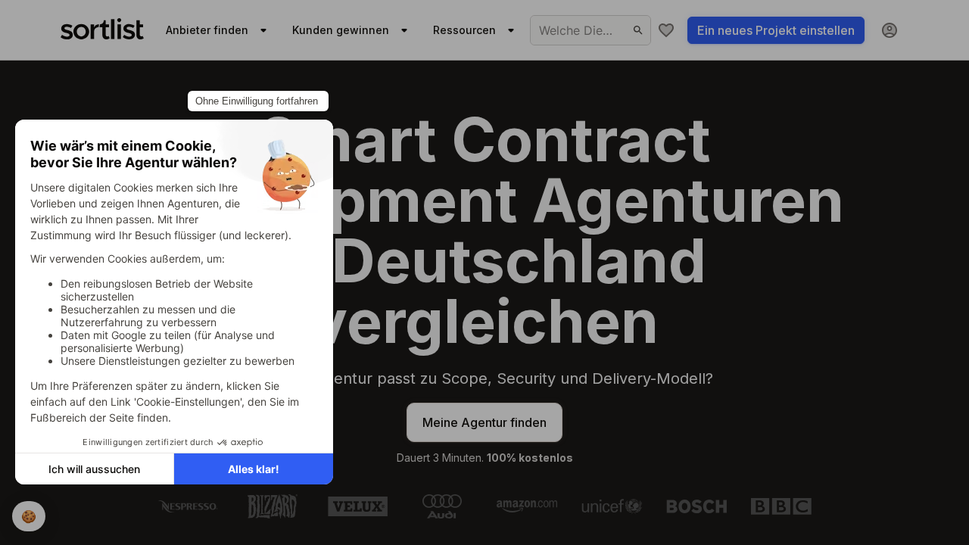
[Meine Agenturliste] (666, 30)
